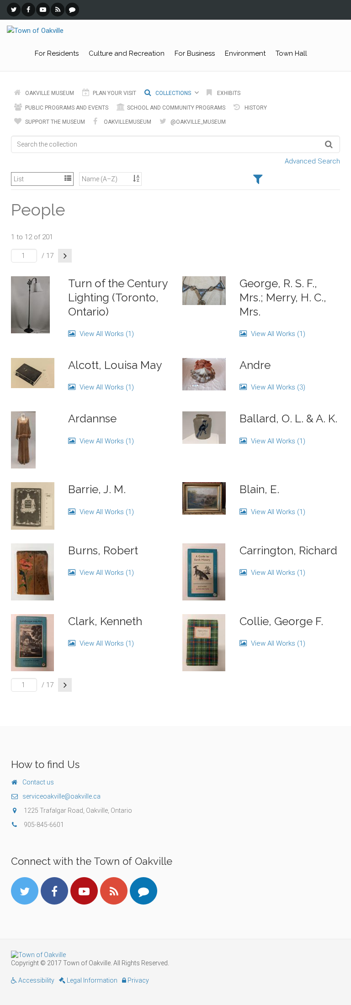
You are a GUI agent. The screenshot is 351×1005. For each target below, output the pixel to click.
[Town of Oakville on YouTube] (43, 9)
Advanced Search (312, 161)
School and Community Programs (175, 108)
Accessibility (35, 980)
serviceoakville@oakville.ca (61, 796)
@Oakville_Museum (197, 122)
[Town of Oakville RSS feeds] (57, 9)
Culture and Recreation (127, 53)
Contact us (38, 782)
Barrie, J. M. (97, 489)
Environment (245, 53)
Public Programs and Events (66, 108)
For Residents (57, 53)
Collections (172, 93)
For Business (195, 53)
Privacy (137, 980)
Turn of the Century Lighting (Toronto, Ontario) (117, 297)
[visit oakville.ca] (175, 955)
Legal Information (91, 980)
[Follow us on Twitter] (14, 9)
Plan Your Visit (113, 93)
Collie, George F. (281, 621)
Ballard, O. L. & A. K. (288, 418)
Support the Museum (54, 122)
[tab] (258, 179)
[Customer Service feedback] (72, 9)
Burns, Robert (103, 550)
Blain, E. (259, 489)
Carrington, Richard (288, 550)
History (255, 108)
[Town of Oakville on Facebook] (28, 9)
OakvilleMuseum (126, 122)
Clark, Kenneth (105, 621)
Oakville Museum (49, 93)
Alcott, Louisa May (115, 365)
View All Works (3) (277, 387)
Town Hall (291, 53)
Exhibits (228, 93)
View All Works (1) (106, 334)
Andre (255, 365)
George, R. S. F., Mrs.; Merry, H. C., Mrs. (282, 297)
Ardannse (92, 418)
